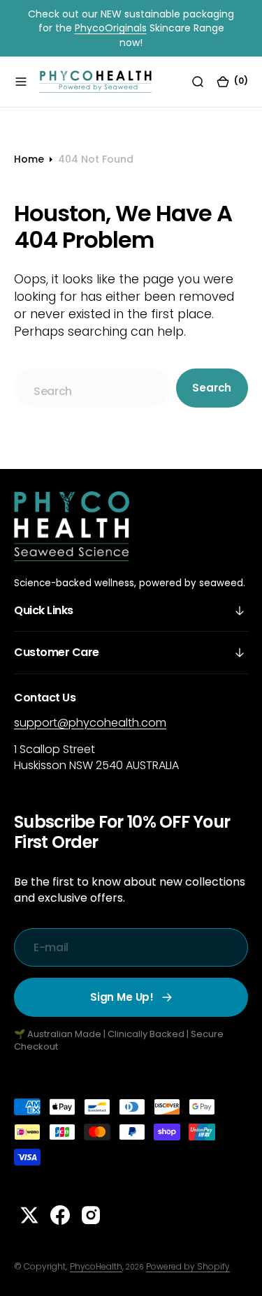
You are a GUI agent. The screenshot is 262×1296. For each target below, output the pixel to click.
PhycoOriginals (111, 28)
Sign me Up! (122, 997)
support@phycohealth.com (90, 723)
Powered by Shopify (188, 1266)
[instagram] (90, 1215)
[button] (21, 82)
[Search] (198, 82)
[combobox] (92, 387)
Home (29, 159)
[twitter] (29, 1215)
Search (211, 387)
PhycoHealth (96, 1266)
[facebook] (60, 1215)
